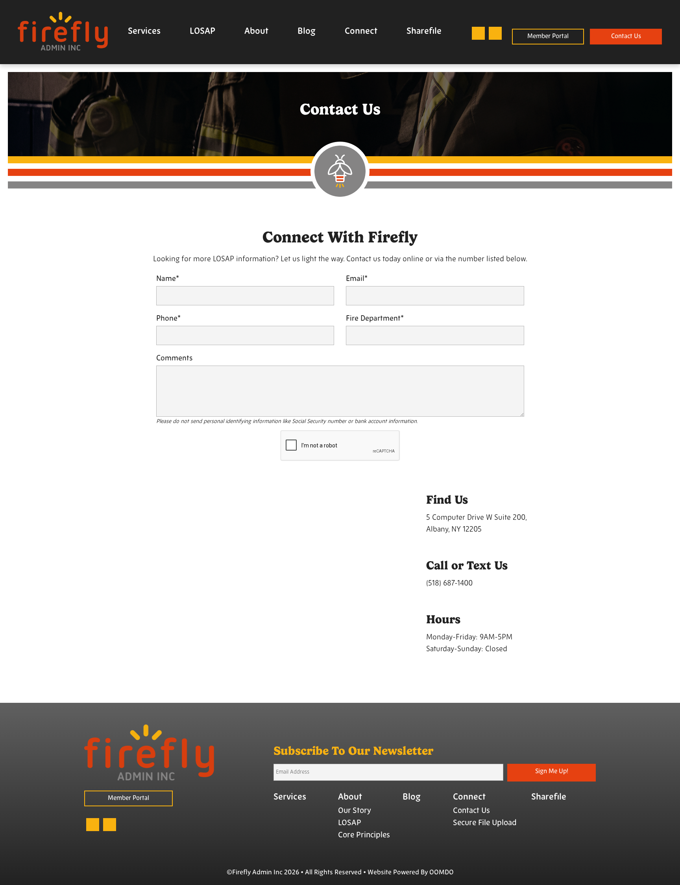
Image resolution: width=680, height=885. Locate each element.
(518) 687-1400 (449, 584)
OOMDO (441, 872)
